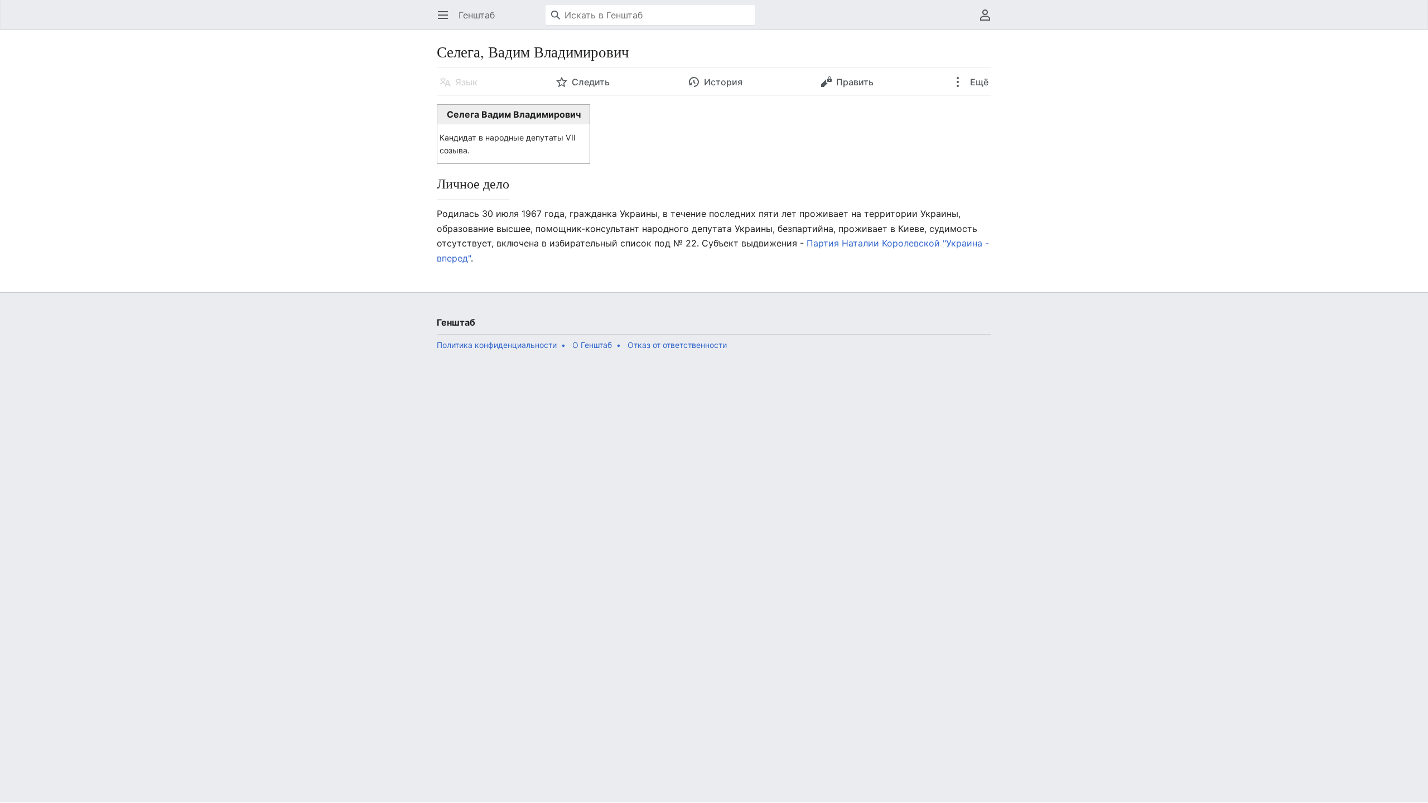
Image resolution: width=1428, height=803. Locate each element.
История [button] (723, 82)
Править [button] (855, 82)
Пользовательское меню (989, 20)
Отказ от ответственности (677, 345)
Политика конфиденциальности (497, 345)
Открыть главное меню (446, 20)
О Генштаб (592, 345)
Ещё (978, 82)
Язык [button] (466, 82)
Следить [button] (591, 82)
